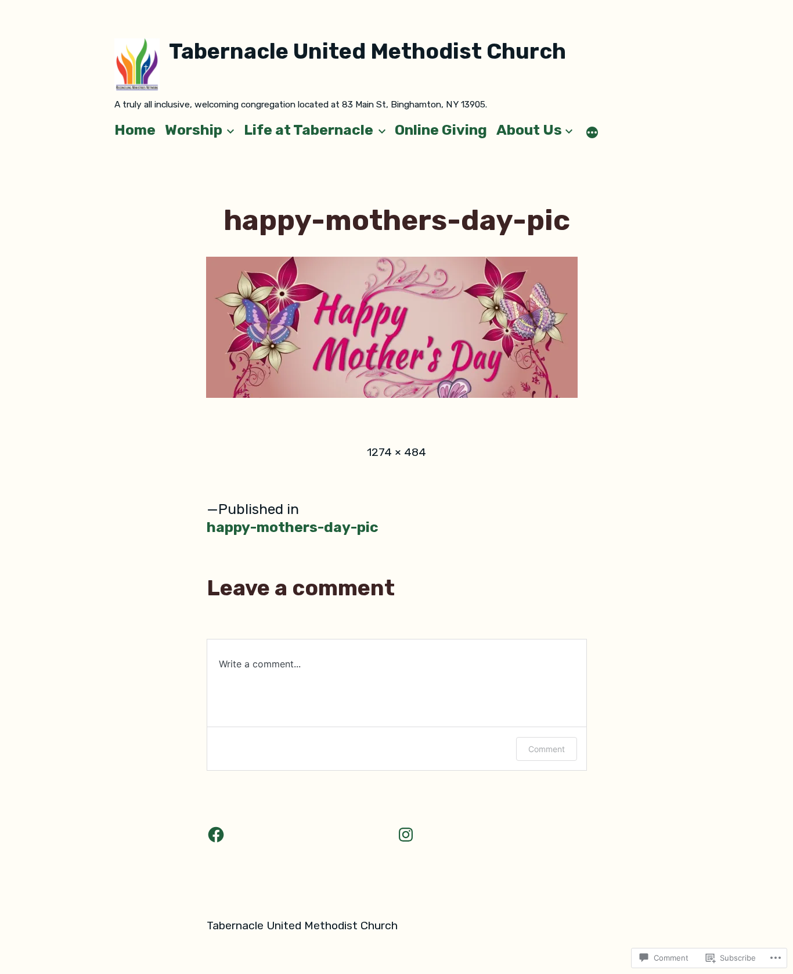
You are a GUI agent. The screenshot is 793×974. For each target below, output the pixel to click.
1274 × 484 (396, 452)
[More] (592, 132)
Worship (193, 129)
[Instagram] (405, 834)
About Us (529, 129)
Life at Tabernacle (308, 129)
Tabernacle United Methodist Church (367, 51)
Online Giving (441, 129)
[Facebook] (216, 834)
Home (135, 129)
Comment (546, 749)
